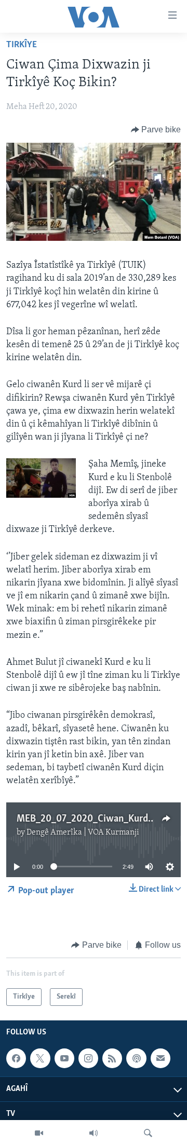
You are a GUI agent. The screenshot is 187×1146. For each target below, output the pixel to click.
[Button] (156, 130)
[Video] (39, 1133)
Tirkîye (21, 45)
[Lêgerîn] (148, 1133)
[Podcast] (136, 1058)
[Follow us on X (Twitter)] (40, 1058)
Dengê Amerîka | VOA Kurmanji (82, 832)
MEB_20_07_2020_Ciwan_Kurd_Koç (92, 819)
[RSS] (112, 1058)
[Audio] (93, 1133)
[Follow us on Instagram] (88, 1058)
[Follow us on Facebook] (16, 1058)
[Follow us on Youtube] (64, 1058)
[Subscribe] (160, 1058)
